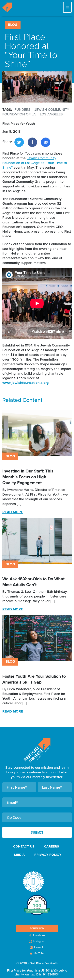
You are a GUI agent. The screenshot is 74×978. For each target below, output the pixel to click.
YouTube (39, 953)
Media (19, 854)
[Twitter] (19, 141)
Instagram (39, 941)
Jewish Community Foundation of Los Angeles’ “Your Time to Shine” (34, 163)
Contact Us (24, 846)
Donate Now (37, 928)
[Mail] (45, 141)
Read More (12, 512)
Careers (51, 846)
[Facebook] (32, 141)
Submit (37, 832)
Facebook (39, 935)
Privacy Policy (47, 854)
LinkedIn (39, 947)
